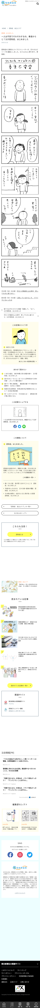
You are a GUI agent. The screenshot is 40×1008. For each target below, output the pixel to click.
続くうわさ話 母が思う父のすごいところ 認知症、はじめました (20, 484)
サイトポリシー (6, 973)
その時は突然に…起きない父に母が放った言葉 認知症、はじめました (20, 494)
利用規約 (4, 979)
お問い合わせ (24, 982)
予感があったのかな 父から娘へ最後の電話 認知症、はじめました (20, 489)
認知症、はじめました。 (7, 33)
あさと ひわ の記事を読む (27, 361)
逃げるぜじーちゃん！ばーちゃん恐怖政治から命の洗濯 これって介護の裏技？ (20, 380)
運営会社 (4, 982)
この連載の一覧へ (28, 477)
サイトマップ (21, 970)
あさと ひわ (10, 347)
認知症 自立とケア (23, 582)
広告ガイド (13, 982)
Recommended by (24, 797)
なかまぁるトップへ (20, 513)
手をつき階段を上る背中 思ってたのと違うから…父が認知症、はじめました (19, 316)
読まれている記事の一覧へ (19, 685)
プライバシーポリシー (8, 976)
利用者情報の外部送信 (26, 976)
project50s (5, 824)
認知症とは (19, 534)
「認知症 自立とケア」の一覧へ (20, 506)
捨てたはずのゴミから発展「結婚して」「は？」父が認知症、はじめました (19, 310)
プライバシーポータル (22, 973)
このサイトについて (20, 893)
